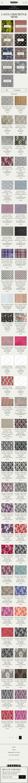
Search (14, 747)
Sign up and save (14, 760)
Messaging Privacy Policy (14, 752)
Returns (14, 749)
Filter (6, 90)
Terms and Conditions (14, 755)
